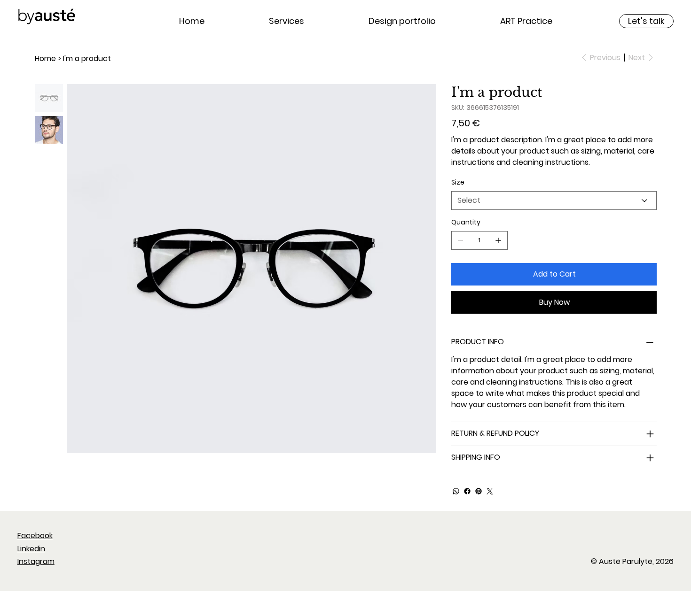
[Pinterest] (478, 491)
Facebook (35, 535)
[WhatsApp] (456, 491)
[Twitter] (490, 491)
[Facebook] (467, 491)
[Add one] (498, 240)
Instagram (36, 561)
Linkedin (31, 548)
